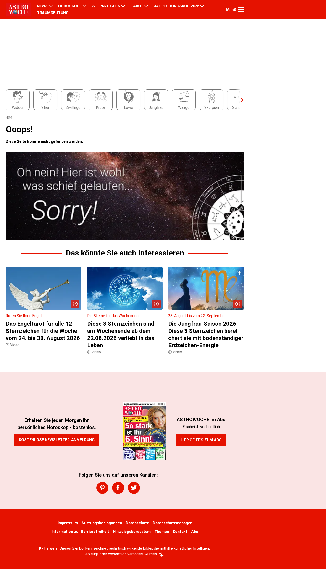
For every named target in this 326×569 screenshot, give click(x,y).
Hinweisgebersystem (132, 531)
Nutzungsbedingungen (102, 523)
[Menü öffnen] (241, 9)
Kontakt (180, 531)
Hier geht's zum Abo (201, 440)
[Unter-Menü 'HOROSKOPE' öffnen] (84, 6)
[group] (122, 100)
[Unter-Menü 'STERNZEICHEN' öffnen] (123, 6)
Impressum (68, 523)
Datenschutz (137, 523)
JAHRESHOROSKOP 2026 (176, 6)
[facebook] (118, 488)
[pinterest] (102, 488)
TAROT (137, 6)
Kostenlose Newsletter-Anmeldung (57, 439)
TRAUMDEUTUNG (52, 13)
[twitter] (134, 488)
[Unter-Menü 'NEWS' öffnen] (51, 6)
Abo (194, 531)
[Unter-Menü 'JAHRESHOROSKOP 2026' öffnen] (202, 6)
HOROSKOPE (70, 6)
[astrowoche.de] (18, 9)
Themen (161, 531)
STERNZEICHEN (106, 6)
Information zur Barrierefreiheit (80, 531)
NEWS (42, 6)
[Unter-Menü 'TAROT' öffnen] (146, 6)
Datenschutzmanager (172, 523)
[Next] (239, 100)
